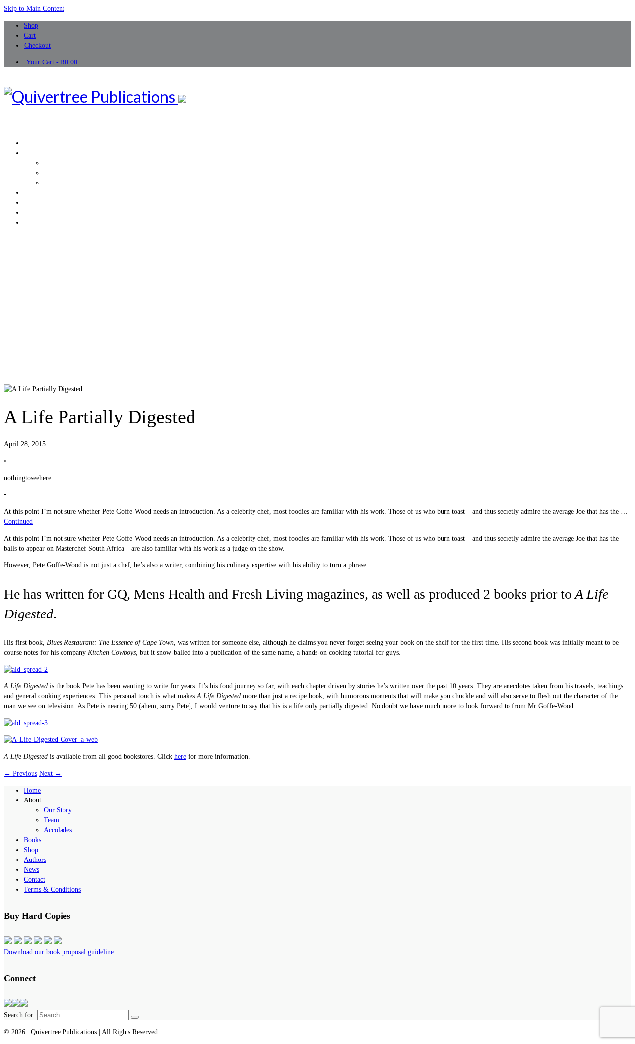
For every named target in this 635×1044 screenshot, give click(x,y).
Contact (34, 879)
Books (32, 840)
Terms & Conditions (52, 889)
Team (51, 820)
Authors (35, 859)
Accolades (58, 830)
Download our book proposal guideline (59, 952)
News (31, 869)
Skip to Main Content (34, 8)
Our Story (58, 810)
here (180, 756)
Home (32, 790)
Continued (18, 521)
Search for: (19, 1015)
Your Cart (51, 62)
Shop (31, 850)
